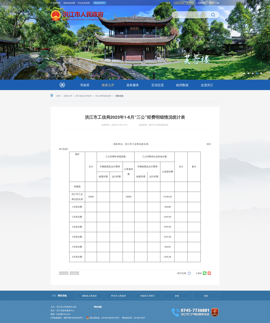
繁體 (168, 2)
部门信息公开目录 (84, 95)
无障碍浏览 (179, 2)
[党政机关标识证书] (215, 312)
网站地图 (98, 306)
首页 (58, 95)
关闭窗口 (74, 273)
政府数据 (182, 85)
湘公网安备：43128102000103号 (104, 317)
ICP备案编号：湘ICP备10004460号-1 (67, 317)
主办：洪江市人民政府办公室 (63, 306)
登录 (211, 2)
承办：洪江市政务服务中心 (62, 310)
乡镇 (177, 295)
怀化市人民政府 (118, 295)
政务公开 (108, 85)
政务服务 (133, 85)
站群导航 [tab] (202, 2)
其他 (206, 295)
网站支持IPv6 (99, 3)
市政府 (84, 85)
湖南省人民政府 (89, 295)
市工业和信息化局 (103, 95)
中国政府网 (55, 2)
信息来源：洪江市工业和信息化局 (153, 124)
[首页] (62, 85)
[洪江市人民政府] (77, 16)
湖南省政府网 (69, 2)
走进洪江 (207, 85)
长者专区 (190, 2)
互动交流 (157, 85)
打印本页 (64, 273)
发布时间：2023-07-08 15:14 (115, 124)
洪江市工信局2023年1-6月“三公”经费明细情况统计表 (135, 117)
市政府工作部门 (147, 295)
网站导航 (62, 295)
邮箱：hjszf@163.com (60, 314)
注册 (217, 2)
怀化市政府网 (84, 2)
